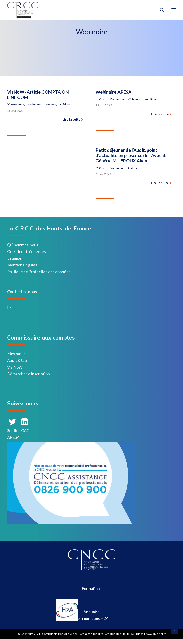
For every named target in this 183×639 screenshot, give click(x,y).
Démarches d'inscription (28, 373)
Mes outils (16, 353)
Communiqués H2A (91, 618)
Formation (17, 104)
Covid (102, 99)
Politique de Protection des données (38, 271)
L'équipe (14, 258)
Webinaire (34, 104)
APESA (13, 437)
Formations (92, 588)
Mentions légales (22, 264)
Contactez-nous (22, 291)
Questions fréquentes (26, 251)
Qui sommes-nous (22, 244)
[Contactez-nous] (10, 307)
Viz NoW (15, 367)
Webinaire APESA (113, 92)
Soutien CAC (18, 430)
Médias (65, 104)
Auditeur (50, 104)
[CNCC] (91, 568)
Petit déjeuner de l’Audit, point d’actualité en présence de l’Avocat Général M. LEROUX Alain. (131, 155)
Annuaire (91, 611)
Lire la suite (71, 119)
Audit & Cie (17, 360)
